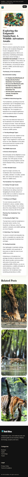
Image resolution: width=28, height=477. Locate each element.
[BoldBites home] (6, 7)
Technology (4, 454)
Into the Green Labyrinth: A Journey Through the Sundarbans (13, 93)
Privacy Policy (5, 466)
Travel (3, 456)
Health (3, 452)
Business (3, 450)
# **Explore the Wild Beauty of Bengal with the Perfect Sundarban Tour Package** (15, 79)
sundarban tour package (10, 58)
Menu (24, 6)
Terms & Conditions (6, 468)
